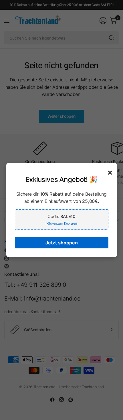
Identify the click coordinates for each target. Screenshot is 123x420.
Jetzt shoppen (61, 243)
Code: (61, 219)
